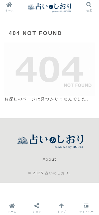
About (50, 159)
